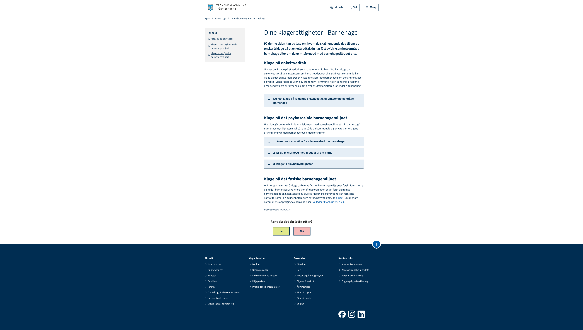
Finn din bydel (304, 292)
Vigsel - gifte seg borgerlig (221, 303)
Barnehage (220, 18)
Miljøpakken (258, 281)
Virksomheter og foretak (264, 275)
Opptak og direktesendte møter (224, 292)
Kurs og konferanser (218, 298)
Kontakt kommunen (352, 264)
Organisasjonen (260, 270)
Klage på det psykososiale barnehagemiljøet (224, 46)
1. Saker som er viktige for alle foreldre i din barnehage (308, 141)
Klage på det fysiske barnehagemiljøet (221, 55)
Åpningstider (303, 287)
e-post (339, 198)
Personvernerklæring (352, 275)
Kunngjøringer (215, 270)
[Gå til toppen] (376, 244)
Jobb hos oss (214, 264)
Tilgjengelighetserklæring (355, 281)
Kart (299, 270)
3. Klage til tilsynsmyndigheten (293, 163)
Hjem (207, 18)
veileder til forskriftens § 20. (328, 202)
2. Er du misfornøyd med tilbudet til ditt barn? (303, 152)
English (300, 303)
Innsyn (211, 287)
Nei (302, 231)
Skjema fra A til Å (305, 281)
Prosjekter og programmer (266, 287)
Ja (281, 231)
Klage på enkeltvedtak (222, 39)
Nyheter (212, 275)
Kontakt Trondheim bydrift (355, 270)
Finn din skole (304, 298)
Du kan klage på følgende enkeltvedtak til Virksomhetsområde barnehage (313, 100)
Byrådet (256, 264)
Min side (338, 7)
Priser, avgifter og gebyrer (310, 275)
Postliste (212, 281)
